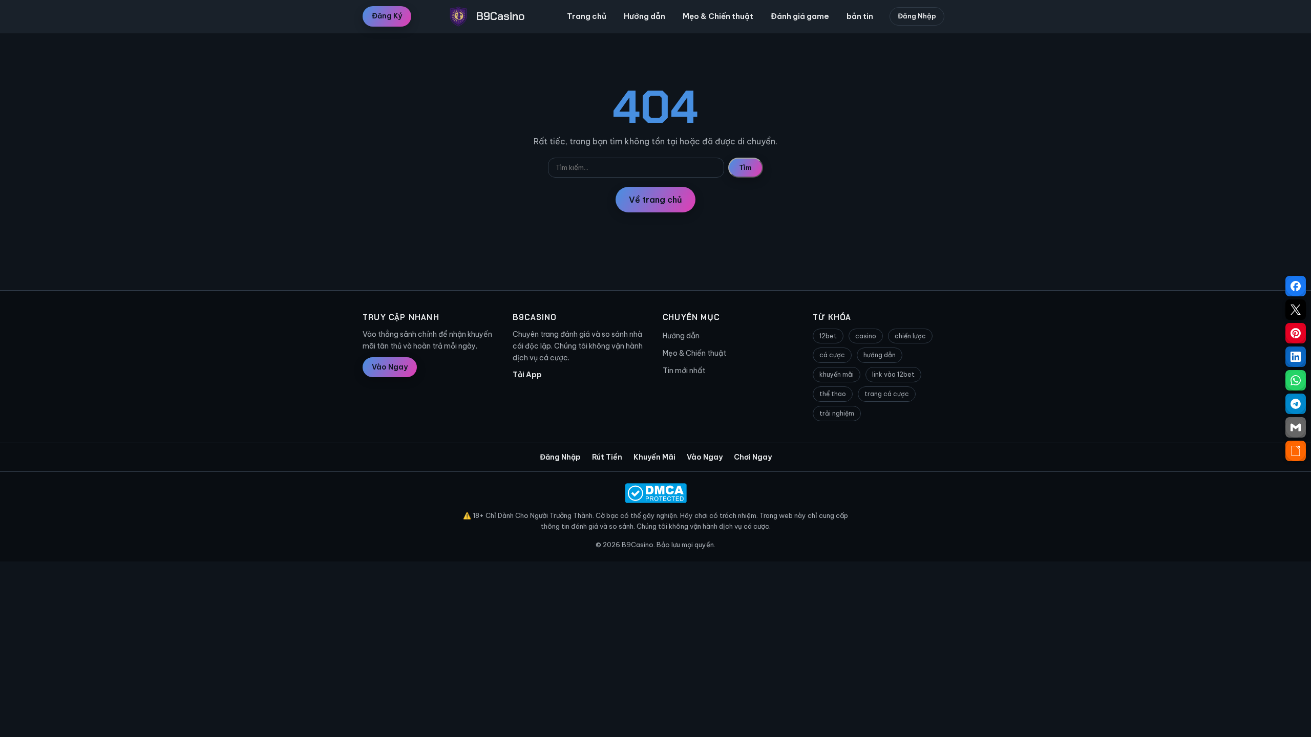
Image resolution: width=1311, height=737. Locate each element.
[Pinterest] (1295, 333)
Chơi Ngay (753, 457)
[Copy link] (1295, 451)
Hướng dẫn (644, 16)
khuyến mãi (836, 374)
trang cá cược (886, 394)
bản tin (860, 16)
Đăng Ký (387, 15)
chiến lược (910, 336)
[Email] (1295, 427)
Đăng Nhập (917, 16)
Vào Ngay (390, 367)
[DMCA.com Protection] (655, 493)
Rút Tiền (607, 457)
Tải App (527, 374)
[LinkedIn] (1295, 356)
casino (865, 336)
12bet (828, 336)
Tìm (745, 167)
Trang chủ (586, 16)
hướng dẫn (879, 355)
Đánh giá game (800, 16)
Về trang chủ (655, 199)
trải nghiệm (836, 413)
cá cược (832, 355)
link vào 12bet (893, 374)
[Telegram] (1295, 404)
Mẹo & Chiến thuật (718, 16)
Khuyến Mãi (654, 457)
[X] (1295, 309)
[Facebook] (1295, 286)
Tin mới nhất (684, 370)
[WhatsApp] (1295, 380)
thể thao (832, 394)
